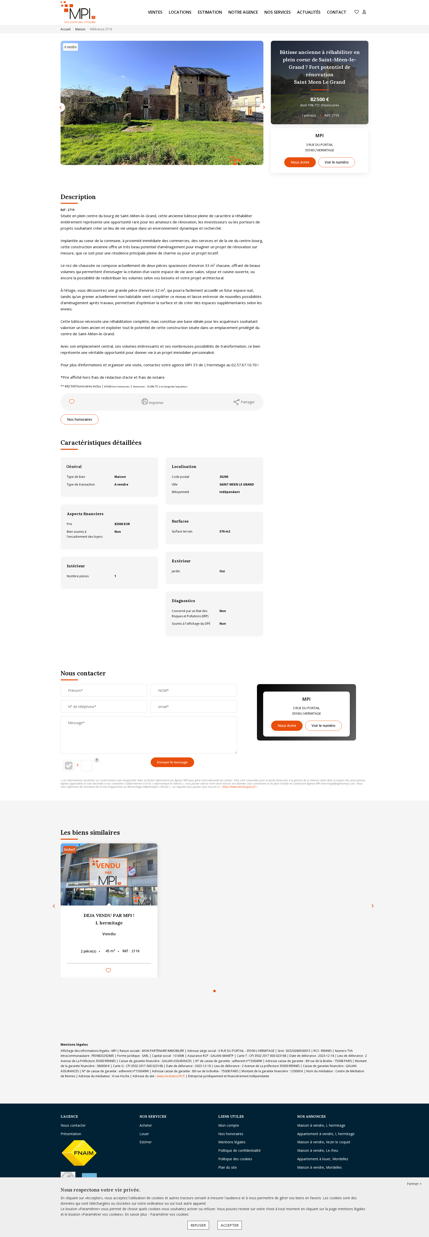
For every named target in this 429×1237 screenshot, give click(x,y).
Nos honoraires (79, 419)
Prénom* (75, 690)
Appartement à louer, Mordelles (322, 1158)
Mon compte (228, 1125)
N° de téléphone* (82, 706)
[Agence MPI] (80, 12)
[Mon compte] (364, 12)
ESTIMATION (210, 12)
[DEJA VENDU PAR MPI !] (109, 874)
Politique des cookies (235, 1158)
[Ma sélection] (357, 12)
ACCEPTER (230, 1225)
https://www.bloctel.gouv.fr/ (239, 786)
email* (163, 706)
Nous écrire (300, 162)
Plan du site (227, 1167)
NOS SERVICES (277, 12)
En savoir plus (136, 1214)
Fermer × (414, 1183)
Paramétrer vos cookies (169, 1214)
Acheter (146, 1125)
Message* (76, 722)
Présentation (71, 1133)
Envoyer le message (172, 762)
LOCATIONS (180, 12)
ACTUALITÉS (309, 12)
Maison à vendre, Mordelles (319, 1167)
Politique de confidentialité (239, 1150)
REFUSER (198, 1225)
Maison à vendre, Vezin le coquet (323, 1142)
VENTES (155, 12)
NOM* (163, 690)
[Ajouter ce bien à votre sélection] (72, 402)
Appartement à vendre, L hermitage (326, 1133)
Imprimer (156, 402)
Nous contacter (73, 1125)
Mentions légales (232, 1142)
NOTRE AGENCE (243, 12)
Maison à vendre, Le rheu (317, 1150)
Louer (144, 1133)
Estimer (146, 1142)
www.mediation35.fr (171, 1076)
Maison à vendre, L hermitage (321, 1125)
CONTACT (336, 12)
